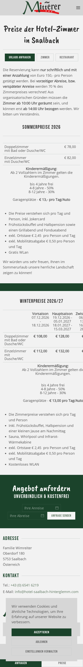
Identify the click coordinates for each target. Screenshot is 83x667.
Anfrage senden (61, 516)
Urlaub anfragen (20, 57)
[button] (78, 7)
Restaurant (67, 57)
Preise (62, 663)
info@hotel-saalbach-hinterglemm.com (47, 591)
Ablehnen (41, 642)
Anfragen (21, 663)
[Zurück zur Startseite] (41, 7)
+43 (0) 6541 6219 (25, 585)
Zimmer (45, 57)
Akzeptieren (41, 632)
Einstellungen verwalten (41, 652)
